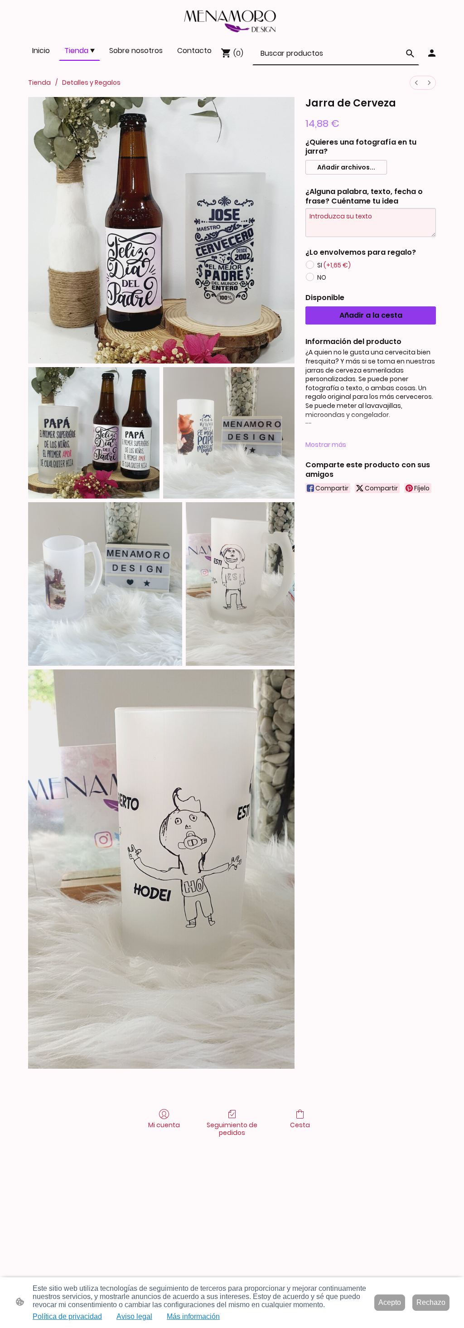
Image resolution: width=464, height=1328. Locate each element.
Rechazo (430, 1302)
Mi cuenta (164, 1124)
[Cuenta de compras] (431, 53)
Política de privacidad (67, 1316)
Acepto (389, 1302)
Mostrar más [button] (325, 444)
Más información (193, 1316)
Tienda (39, 82)
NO (321, 277)
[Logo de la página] (232, 20)
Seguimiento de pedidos (232, 1128)
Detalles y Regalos (91, 82)
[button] (410, 53)
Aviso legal (134, 1316)
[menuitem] (416, 82)
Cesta (300, 1124)
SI (334, 265)
